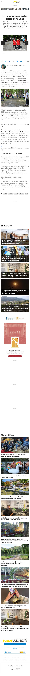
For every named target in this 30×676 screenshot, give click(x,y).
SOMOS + (17, 660)
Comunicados (24, 660)
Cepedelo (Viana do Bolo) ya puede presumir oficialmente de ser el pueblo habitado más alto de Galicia (13, 258)
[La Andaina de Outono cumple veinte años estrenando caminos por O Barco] (15, 487)
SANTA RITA (22, 193)
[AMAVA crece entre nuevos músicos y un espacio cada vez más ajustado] (15, 445)
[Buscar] (1, 2)
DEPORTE (16, 193)
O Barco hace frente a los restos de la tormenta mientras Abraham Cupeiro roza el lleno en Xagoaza (14, 540)
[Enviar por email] (28, 61)
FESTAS (26, 193)
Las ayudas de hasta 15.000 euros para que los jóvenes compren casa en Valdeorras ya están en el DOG (15, 308)
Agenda (11, 660)
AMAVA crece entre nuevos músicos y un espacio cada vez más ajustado (13, 455)
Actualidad (5, 660)
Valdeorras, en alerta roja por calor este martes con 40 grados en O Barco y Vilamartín (13, 563)
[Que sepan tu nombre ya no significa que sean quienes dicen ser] (15, 596)
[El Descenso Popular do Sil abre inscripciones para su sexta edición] (15, 466)
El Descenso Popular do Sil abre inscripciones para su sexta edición (14, 476)
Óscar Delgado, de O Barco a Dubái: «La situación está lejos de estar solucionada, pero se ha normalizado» (14, 275)
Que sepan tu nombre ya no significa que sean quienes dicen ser (13, 606)
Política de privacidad (16, 657)
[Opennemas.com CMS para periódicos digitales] (16, 667)
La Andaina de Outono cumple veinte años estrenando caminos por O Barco (14, 498)
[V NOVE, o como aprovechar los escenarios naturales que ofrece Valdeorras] (15, 508)
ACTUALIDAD (11, 193)
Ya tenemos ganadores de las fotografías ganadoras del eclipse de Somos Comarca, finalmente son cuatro (14, 291)
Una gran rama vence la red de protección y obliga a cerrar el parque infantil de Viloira (14, 585)
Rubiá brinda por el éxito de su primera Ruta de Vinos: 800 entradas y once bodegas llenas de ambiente (14, 241)
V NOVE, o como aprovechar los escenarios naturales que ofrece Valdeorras (14, 519)
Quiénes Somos (6, 657)
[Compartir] (1, 61)
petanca (5, 193)
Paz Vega (9, 65)
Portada (25, 657)
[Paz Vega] (3, 66)
